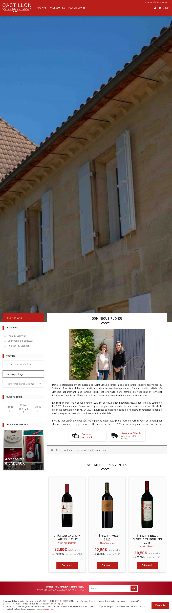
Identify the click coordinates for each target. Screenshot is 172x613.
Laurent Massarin (147, 546)
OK (134, 588)
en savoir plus (57, 604)
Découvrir (67, 565)
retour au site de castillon (156, 2)
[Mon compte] (155, 6)
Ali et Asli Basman (67, 542)
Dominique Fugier (15, 374)
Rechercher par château (19, 364)
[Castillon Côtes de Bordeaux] (17, 7)
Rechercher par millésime (20, 383)
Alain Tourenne (107, 542)
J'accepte (160, 605)
